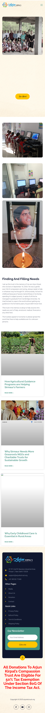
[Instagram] (29, 707)
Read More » (9, 393)
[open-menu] (41, 5)
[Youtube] (22, 707)
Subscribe (22, 644)
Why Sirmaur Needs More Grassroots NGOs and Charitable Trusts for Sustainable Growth (19, 456)
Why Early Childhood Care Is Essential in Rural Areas (21, 535)
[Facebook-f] (16, 707)
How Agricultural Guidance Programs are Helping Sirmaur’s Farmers (20, 384)
